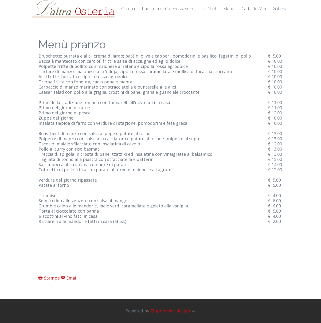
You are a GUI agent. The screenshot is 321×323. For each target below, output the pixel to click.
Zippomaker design (170, 311)
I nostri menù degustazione (168, 8)
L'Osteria (126, 8)
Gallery (279, 8)
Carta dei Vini (254, 8)
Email (71, 278)
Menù (229, 8)
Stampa (52, 278)
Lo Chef (209, 8)
